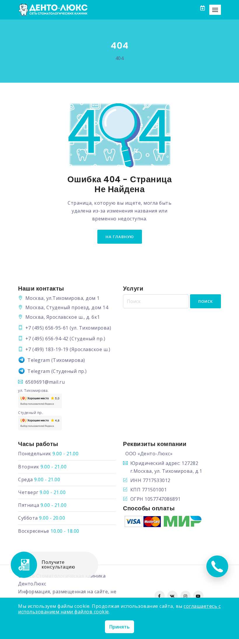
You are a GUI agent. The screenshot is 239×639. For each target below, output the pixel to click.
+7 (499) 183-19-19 (46, 349)
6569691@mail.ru (45, 382)
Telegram (38, 360)
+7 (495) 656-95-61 (46, 328)
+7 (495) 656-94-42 (46, 338)
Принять (119, 627)
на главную (120, 236)
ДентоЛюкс (32, 583)
